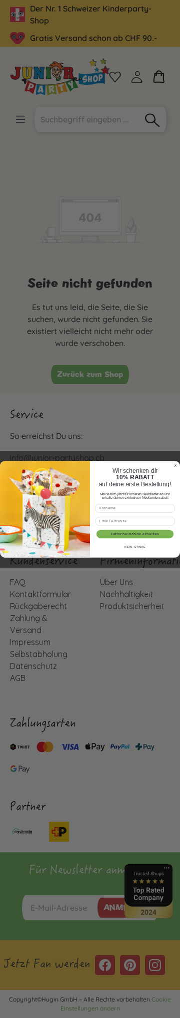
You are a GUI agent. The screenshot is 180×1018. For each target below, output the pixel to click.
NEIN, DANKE (135, 546)
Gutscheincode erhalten (135, 533)
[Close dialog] (175, 465)
